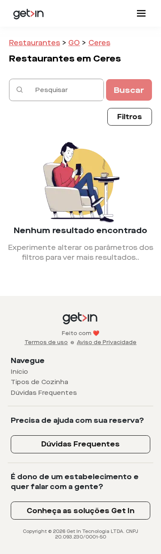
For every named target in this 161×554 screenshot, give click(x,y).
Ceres (99, 43)
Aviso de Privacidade (107, 342)
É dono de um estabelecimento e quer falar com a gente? (75, 482)
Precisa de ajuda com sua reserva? (77, 420)
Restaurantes (34, 43)
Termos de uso (46, 342)
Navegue (28, 361)
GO (74, 43)
